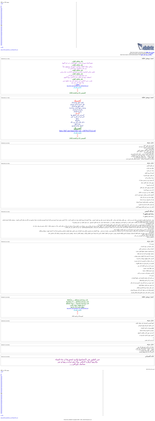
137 (1, 31)
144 (1, 39)
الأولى (2, 3)
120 (1, 10)
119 (1, 9)
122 (1, 13)
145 (1, 41)
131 (1, 24)
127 (1, 19)
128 (1, 20)
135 (1, 29)
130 (1, 22)
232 (1, 44)
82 (1, 7)
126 (1, 18)
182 (1, 43)
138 (1, 32)
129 (1, 21)
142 (1, 37)
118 (1, 8)
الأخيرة (2, 47)
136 (1, 30)
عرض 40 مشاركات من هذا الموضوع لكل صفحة (9, 49)
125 (1, 16)
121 (1, 12)
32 (1, 5)
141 (1, 36)
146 (1, 42)
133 (1, 26)
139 (1, 33)
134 (1, 27)
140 (1, 35)
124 (1, 15)
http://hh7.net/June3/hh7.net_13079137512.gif (77, 86)
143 (1, 38)
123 (1, 14)
